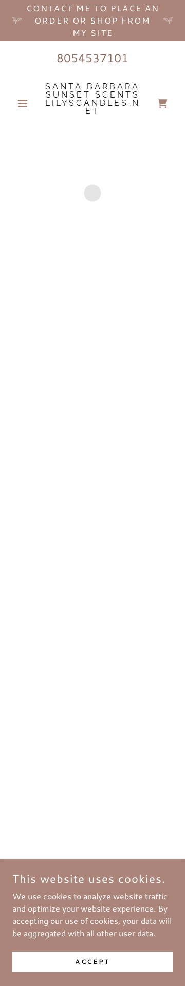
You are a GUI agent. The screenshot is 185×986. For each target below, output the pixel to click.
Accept (92, 961)
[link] (92, 103)
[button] (24, 103)
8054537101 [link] (92, 58)
